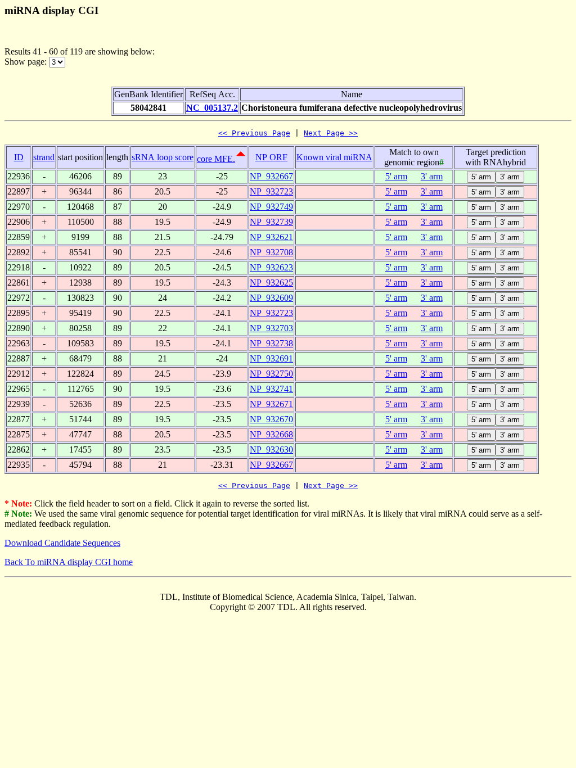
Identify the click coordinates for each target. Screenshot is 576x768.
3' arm (432, 176)
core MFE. (216, 159)
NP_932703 (271, 328)
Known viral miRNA (334, 157)
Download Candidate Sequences (62, 543)
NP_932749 (271, 206)
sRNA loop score (163, 157)
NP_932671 (271, 404)
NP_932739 (271, 222)
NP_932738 (271, 343)
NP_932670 (271, 419)
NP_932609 (271, 297)
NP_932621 (271, 237)
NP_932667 (271, 176)
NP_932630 (271, 449)
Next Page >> (331, 133)
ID (19, 157)
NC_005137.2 (212, 107)
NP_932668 (271, 434)
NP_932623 (271, 267)
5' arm (396, 176)
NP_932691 (271, 358)
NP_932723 (271, 191)
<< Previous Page (254, 133)
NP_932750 (271, 373)
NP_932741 (271, 389)
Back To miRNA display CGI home (68, 562)
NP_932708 (271, 252)
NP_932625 (271, 282)
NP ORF (271, 157)
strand (44, 157)
